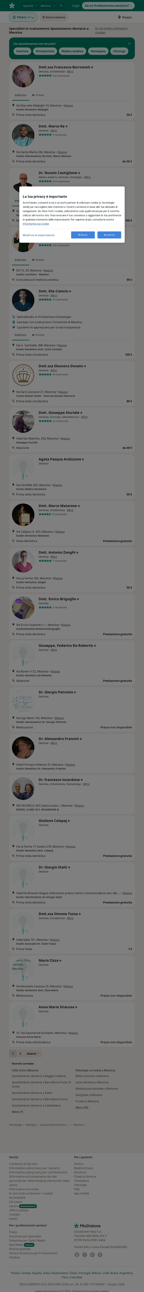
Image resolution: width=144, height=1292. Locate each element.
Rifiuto (82, 234)
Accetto (109, 234)
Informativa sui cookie (36, 224)
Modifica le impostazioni (39, 235)
